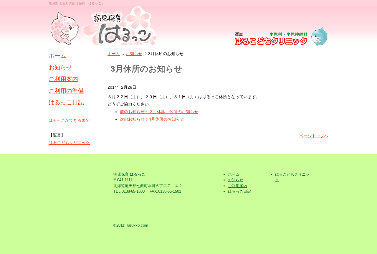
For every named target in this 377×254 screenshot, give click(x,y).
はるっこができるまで (69, 120)
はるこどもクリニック (69, 142)
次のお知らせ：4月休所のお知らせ (152, 119)
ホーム (114, 53)
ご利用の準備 (66, 91)
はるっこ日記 (66, 102)
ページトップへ (314, 135)
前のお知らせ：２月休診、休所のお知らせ (159, 111)
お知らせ (134, 53)
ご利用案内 (63, 79)
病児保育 (129, 174)
